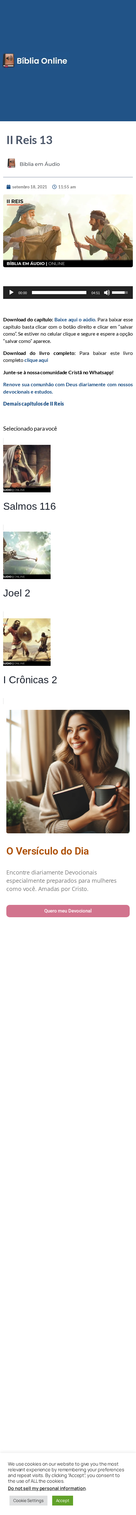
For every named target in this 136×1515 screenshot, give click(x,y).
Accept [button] (62, 1500)
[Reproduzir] (11, 292)
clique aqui (36, 360)
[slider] (59, 292)
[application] (68, 292)
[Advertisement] (68, 1210)
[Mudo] (107, 292)
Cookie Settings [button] (28, 1500)
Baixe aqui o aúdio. (75, 319)
